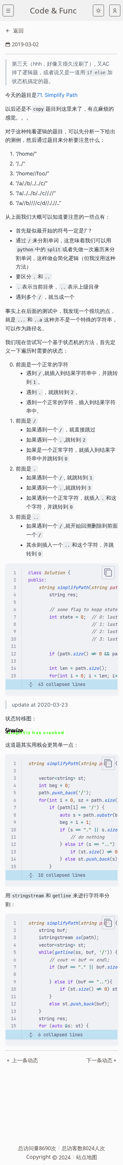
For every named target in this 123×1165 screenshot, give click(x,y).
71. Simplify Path (57, 95)
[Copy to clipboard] (108, 572)
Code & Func (53, 10)
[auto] (114, 10)
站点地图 (86, 1157)
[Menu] (8, 10)
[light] (98, 10)
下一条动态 (99, 1060)
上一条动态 (24, 1060)
